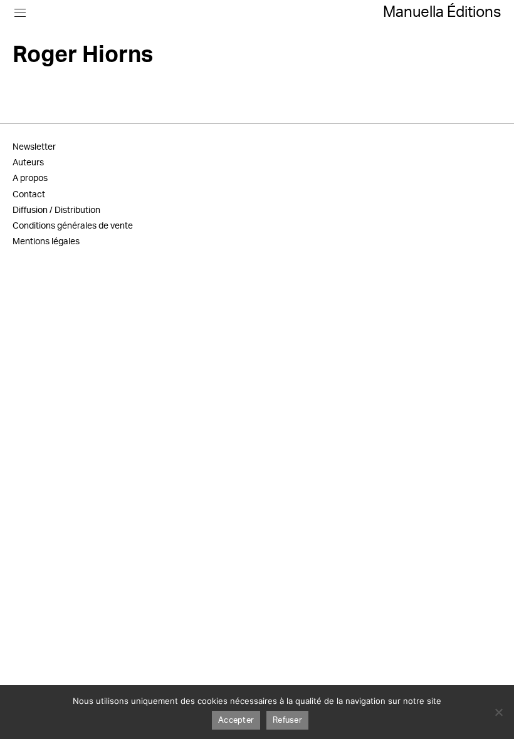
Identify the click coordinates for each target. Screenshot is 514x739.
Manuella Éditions (442, 12)
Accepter (236, 720)
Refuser (287, 720)
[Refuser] (498, 712)
